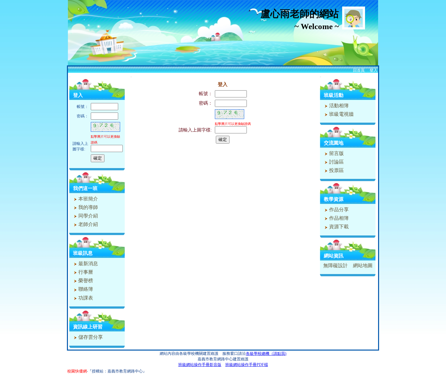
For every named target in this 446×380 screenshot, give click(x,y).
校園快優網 (77, 371)
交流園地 (333, 143)
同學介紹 (87, 215)
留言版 (336, 153)
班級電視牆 (341, 114)
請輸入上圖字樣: (195, 130)
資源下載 (338, 226)
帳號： (206, 93)
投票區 (336, 170)
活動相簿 (338, 105)
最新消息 (87, 263)
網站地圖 (363, 265)
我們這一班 (85, 188)
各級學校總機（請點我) (266, 353)
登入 (373, 70)
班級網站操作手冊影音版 (199, 364)
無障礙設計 (335, 265)
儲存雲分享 (90, 337)
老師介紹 (87, 224)
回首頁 (359, 70)
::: (69, 77)
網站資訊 (333, 255)
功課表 (85, 298)
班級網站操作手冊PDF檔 (246, 364)
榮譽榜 (85, 280)
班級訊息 (83, 253)
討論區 (336, 161)
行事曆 (85, 272)
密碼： (206, 103)
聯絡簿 (85, 289)
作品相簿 (338, 218)
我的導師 (87, 207)
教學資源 (333, 199)
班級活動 (333, 95)
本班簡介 (87, 198)
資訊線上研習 (88, 326)
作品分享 (338, 209)
